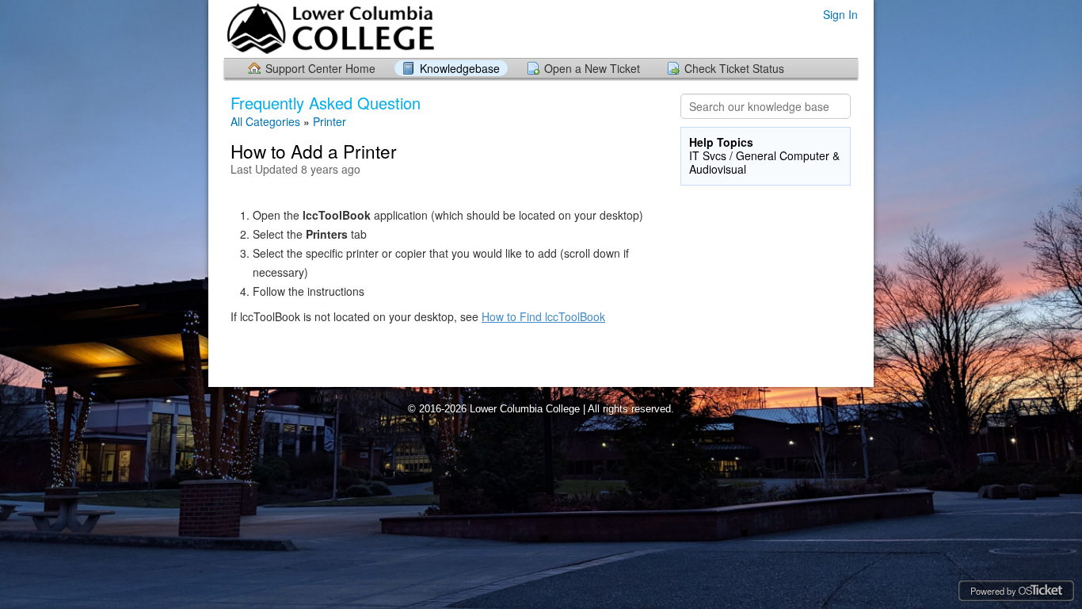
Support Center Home (320, 68)
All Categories (265, 121)
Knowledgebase (460, 68)
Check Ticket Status (734, 68)
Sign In (840, 14)
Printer (329, 121)
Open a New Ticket (592, 68)
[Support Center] (329, 28)
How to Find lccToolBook (543, 316)
